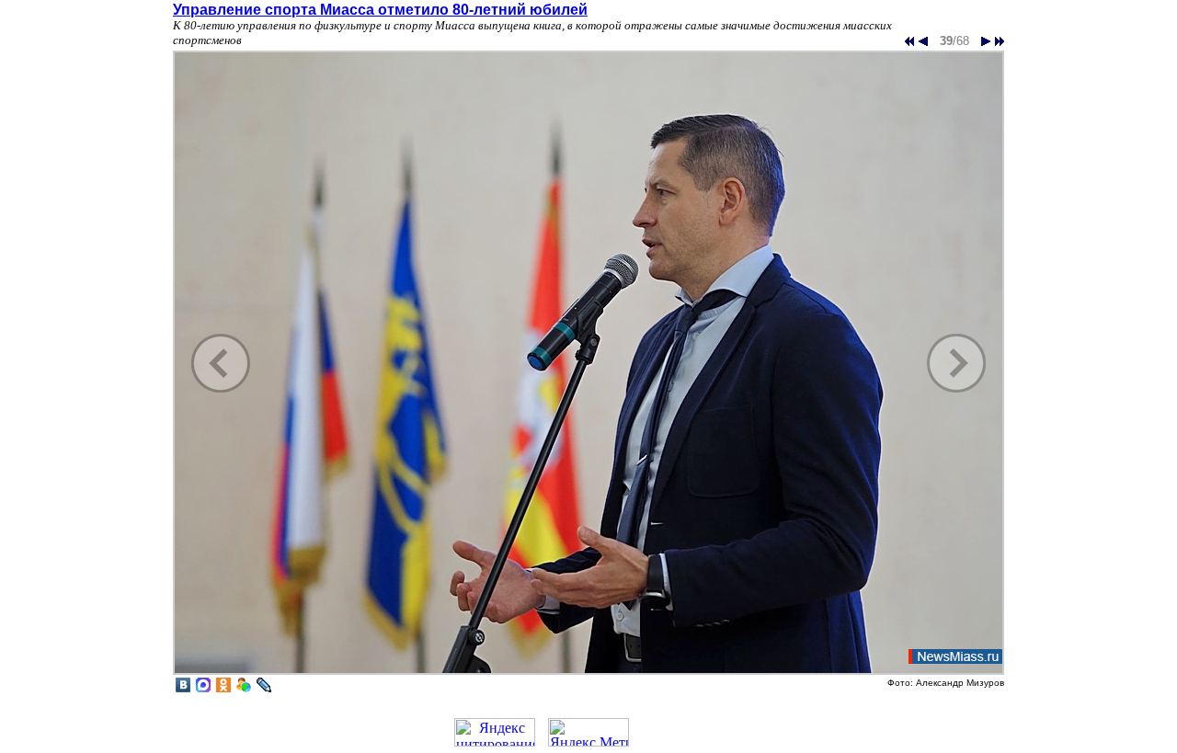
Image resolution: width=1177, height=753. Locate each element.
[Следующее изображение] (588, 672)
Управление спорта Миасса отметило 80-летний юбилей (380, 9)
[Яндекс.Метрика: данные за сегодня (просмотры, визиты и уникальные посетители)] (588, 732)
